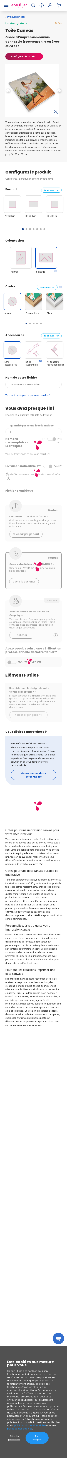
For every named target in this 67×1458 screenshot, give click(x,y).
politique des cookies (19, 1428)
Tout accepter (37, 1438)
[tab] (30, 271)
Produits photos (16, 17)
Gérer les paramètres (14, 1438)
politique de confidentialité (30, 1425)
